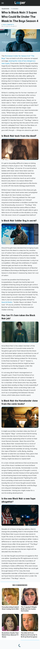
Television (5, 8)
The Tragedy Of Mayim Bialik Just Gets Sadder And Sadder (29, 609)
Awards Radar (6, 302)
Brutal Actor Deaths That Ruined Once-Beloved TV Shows (10, 635)
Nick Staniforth (8, 24)
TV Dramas (14, 8)
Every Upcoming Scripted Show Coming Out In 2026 (10, 608)
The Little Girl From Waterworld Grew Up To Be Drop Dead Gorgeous (29, 635)
